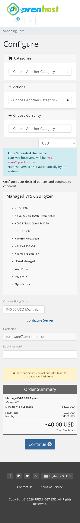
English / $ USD (59, 476)
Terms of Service (51, 487)
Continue (37, 444)
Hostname (9, 329)
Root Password (12, 346)
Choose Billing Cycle (15, 301)
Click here (47, 376)
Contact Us (24, 487)
